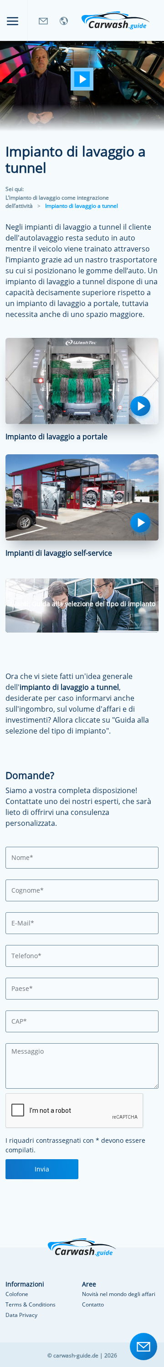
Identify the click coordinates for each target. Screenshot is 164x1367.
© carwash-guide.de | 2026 (82, 1355)
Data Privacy (21, 1315)
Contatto (93, 1304)
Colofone (16, 1294)
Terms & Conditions (30, 1304)
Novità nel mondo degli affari (118, 1294)
